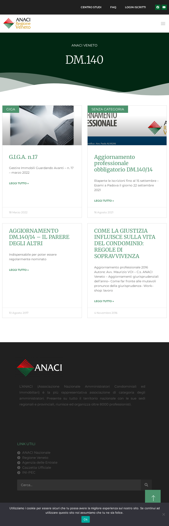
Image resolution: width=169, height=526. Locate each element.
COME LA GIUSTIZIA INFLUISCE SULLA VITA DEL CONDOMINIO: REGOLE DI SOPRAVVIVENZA (124, 243)
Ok (86, 519)
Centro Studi (91, 7)
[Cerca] (146, 485)
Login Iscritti (135, 7)
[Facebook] (157, 7)
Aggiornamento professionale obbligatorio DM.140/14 (123, 163)
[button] (163, 23)
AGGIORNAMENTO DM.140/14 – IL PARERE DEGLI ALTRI (39, 237)
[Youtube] (164, 7)
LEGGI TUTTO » (19, 183)
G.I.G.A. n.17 (23, 157)
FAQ (113, 7)
